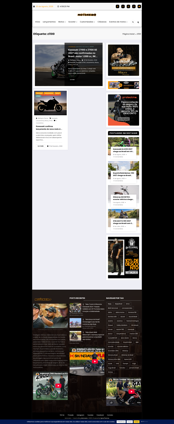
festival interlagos (133, 321)
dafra (110, 312)
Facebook (100, 415)
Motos (61, 22)
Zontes (110, 372)
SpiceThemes (105, 418)
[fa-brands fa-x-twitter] (123, 6)
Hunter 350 (120, 329)
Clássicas (102, 22)
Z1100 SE (87, 46)
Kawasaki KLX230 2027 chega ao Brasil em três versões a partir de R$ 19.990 (123, 150)
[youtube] (139, 6)
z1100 (70, 64)
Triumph (125, 363)
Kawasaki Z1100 (81, 62)
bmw (128, 304)
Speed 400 (128, 359)
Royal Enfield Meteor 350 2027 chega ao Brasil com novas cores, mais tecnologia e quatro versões (123, 174)
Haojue (110, 325)
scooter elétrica (122, 346)
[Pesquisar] (133, 22)
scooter (110, 346)
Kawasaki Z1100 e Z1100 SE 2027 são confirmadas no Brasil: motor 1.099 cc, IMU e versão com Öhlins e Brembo (83, 53)
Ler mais (72, 79)
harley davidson (122, 325)
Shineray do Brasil (127, 355)
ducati (123, 317)
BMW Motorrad (113, 308)
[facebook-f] (117, 6)
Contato (110, 415)
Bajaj (109, 304)
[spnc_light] (138, 22)
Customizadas (86, 22)
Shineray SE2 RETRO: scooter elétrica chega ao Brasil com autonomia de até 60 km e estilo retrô (123, 198)
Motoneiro (84, 418)
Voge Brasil (111, 368)
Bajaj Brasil (118, 304)
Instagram (80, 415)
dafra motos (120, 312)
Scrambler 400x (113, 351)
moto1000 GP (112, 338)
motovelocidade (113, 342)
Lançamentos (49, 22)
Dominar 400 (112, 317)
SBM (137, 342)
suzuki (110, 363)
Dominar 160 (132, 312)
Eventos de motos (117, 22)
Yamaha (122, 368)
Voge (134, 363)
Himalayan (134, 325)
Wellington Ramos (75, 60)
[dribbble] (128, 6)
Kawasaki (72, 62)
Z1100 (83, 46)
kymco (110, 334)
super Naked (79, 46)
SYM (117, 363)
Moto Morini (125, 338)
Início (37, 22)
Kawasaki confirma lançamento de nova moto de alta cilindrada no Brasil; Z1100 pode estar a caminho (48, 127)
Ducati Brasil (133, 317)
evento (110, 321)
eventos (120, 321)
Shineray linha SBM (114, 359)
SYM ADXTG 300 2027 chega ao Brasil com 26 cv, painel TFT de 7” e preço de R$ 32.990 (123, 222)
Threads (70, 415)
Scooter (72, 22)
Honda (110, 329)
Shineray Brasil (113, 355)
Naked (58, 93)
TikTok (62, 415)
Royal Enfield (127, 342)
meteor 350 (134, 334)
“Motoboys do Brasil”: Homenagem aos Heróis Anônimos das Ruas (91, 321)
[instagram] (134, 6)
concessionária (127, 308)
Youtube (90, 415)
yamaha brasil (134, 368)
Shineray (125, 351)
